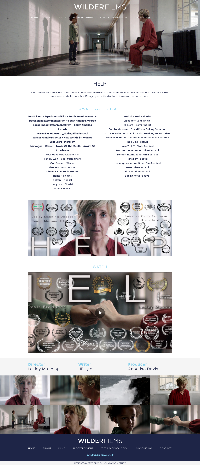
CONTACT (165, 448)
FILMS (61, 448)
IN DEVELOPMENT (83, 448)
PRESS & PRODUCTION (115, 448)
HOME (31, 448)
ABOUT (47, 448)
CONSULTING (144, 448)
